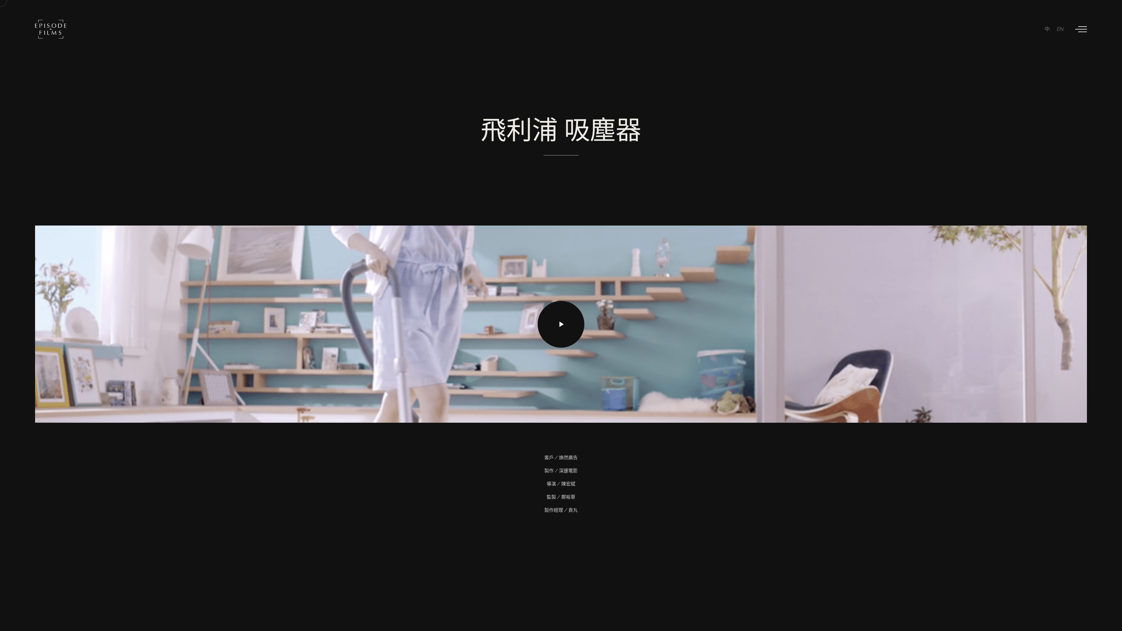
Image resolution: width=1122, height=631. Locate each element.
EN (1060, 29)
